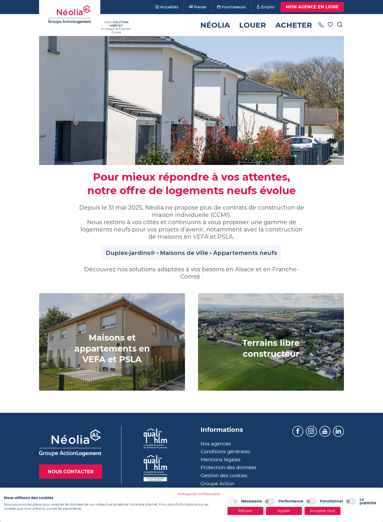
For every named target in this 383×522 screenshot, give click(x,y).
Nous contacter (71, 472)
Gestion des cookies (224, 475)
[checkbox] (232, 501)
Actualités (168, 7)
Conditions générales (225, 452)
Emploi (267, 7)
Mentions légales (220, 460)
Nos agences (216, 444)
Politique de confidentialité (198, 494)
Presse (199, 7)
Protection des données (228, 467)
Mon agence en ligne (312, 6)
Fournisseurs (233, 7)
